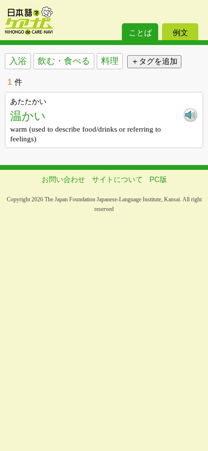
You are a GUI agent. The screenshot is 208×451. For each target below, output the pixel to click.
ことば (140, 33)
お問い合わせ (63, 179)
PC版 (158, 179)
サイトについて (117, 179)
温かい (28, 115)
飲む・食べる (64, 61)
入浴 (18, 61)
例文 (180, 33)
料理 (110, 61)
